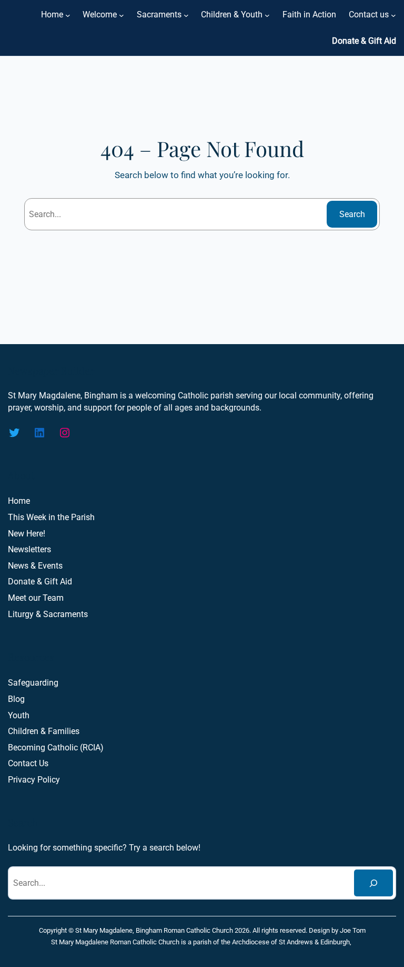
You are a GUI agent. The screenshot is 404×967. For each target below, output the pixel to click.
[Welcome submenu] (121, 14)
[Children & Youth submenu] (267, 14)
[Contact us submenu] (393, 14)
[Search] (373, 883)
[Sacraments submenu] (186, 14)
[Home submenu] (67, 14)
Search (352, 214)
